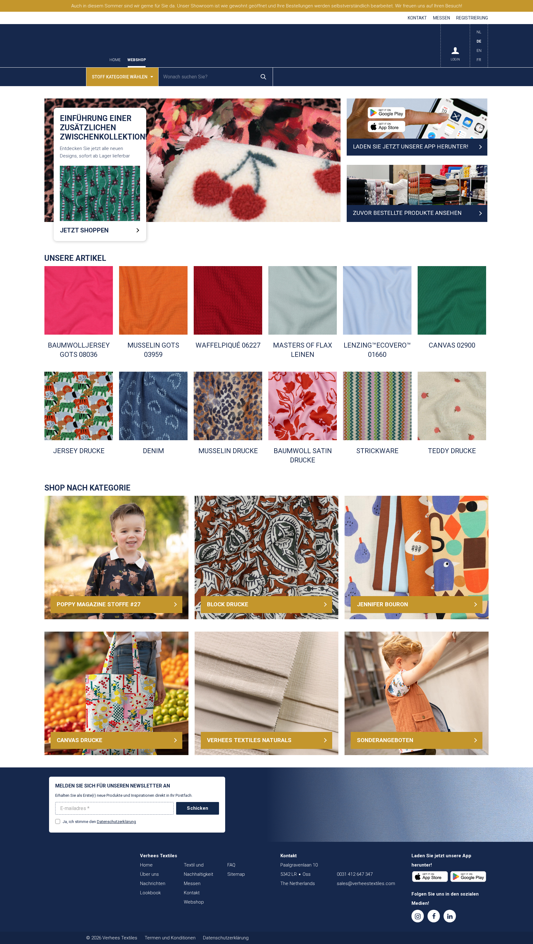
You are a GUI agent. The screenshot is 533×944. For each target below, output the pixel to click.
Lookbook (150, 893)
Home (115, 60)
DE (479, 41)
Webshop (136, 60)
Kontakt (417, 17)
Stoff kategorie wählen (119, 76)
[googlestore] (468, 876)
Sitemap (236, 874)
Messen (441, 17)
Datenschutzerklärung (116, 821)
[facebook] (434, 916)
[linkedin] (450, 916)
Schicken (197, 808)
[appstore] (429, 876)
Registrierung (472, 17)
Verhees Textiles (73, 45)
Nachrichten (152, 883)
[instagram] (417, 916)
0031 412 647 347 (355, 874)
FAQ (231, 865)
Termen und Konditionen (170, 938)
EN (479, 50)
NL (479, 32)
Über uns (149, 874)
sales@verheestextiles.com (366, 883)
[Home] (86, 868)
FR (479, 60)
